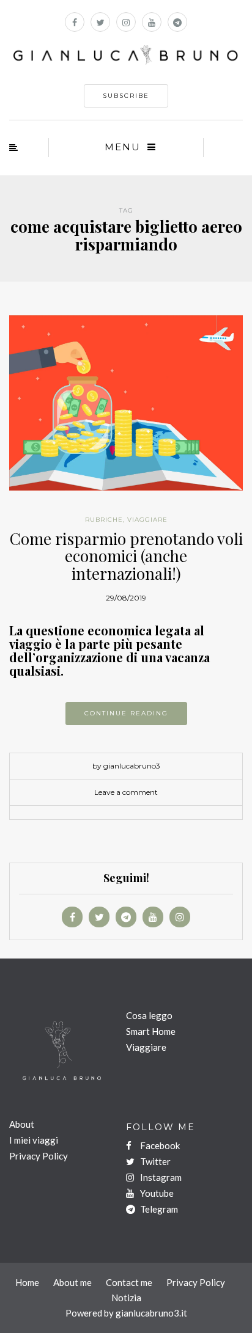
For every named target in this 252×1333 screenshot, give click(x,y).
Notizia (126, 1297)
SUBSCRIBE (126, 96)
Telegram (158, 1208)
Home (27, 1282)
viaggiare (147, 520)
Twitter (154, 1161)
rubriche (104, 520)
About (21, 1124)
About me (72, 1282)
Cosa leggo (149, 1015)
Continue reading (126, 713)
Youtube (156, 1193)
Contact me (129, 1282)
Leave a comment (126, 792)
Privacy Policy (38, 1155)
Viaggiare (146, 1047)
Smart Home (151, 1031)
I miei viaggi (33, 1139)
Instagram (160, 1177)
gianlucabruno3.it (151, 1312)
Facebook (159, 1145)
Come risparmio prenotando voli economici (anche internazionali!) (126, 556)
